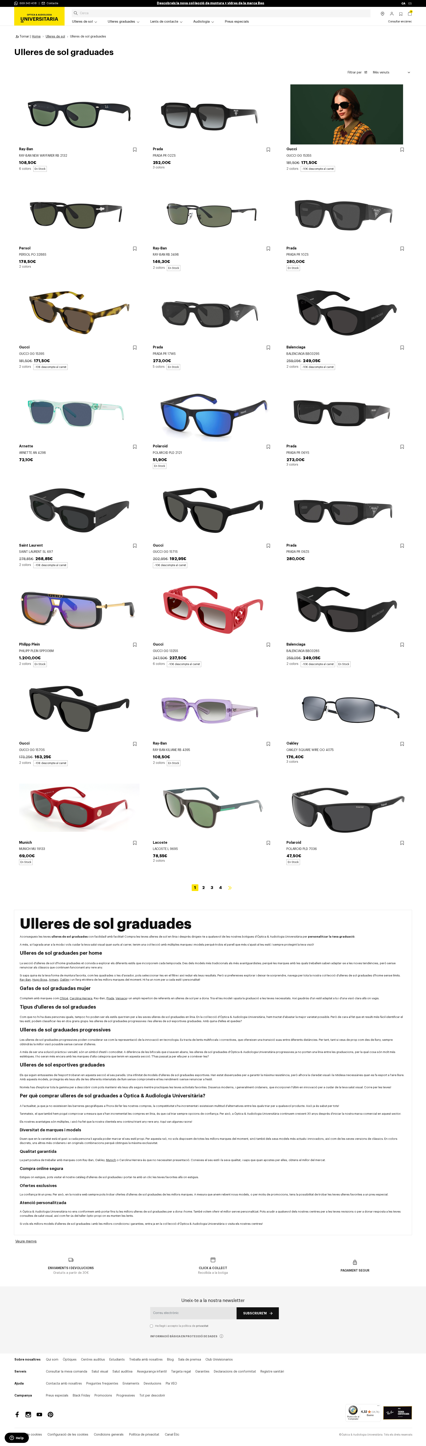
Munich (111, 1160)
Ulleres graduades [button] (121, 21)
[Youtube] (39, 1414)
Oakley (64, 979)
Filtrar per (355, 72)
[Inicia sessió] (392, 14)
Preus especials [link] (237, 21)
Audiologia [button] (201, 21)
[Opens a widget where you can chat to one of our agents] (16, 1438)
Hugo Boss (39, 979)
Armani (53, 979)
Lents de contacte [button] (164, 21)
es (410, 3)
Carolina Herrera (81, 998)
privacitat (202, 1326)
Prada (110, 998)
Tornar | (25, 36)
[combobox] (221, 13)
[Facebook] (17, 1414)
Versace (121, 998)
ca (403, 3)
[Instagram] (28, 1414)
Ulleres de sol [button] (82, 21)
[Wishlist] (135, 149)
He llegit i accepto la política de (181, 1326)
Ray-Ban (25, 979)
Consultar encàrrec (400, 21)
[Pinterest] (50, 1414)
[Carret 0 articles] (410, 14)
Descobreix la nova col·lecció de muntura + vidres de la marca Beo (210, 3)
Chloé (64, 998)
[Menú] (378, 1406)
